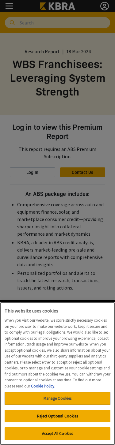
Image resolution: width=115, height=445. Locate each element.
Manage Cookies (58, 398)
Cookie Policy (42, 386)
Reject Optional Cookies (57, 416)
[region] (57, 373)
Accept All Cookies (57, 433)
